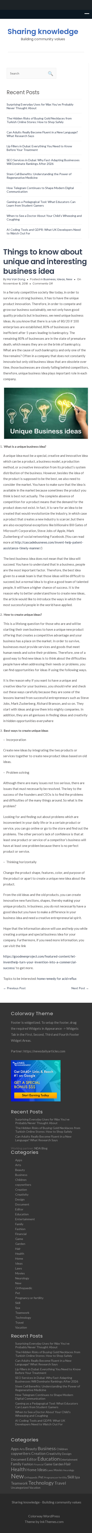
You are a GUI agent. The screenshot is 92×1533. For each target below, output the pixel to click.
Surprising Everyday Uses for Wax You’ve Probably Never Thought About (42, 1121)
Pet (17, 1293)
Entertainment (25, 1219)
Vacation (21, 1327)
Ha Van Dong (16, 279)
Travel (19, 1322)
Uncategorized (20, 1487)
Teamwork (22, 1312)
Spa (17, 1308)
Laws (18, 1268)
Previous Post (14, 988)
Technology (23, 1317)
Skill (17, 1303)
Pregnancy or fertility (29, 1298)
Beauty (20, 1170)
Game (19, 1239)
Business (49, 279)
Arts (18, 1165)
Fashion (20, 1229)
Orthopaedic (23, 1288)
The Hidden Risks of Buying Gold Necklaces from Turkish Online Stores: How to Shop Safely (39, 120)
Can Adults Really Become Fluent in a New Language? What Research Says (43, 1138)
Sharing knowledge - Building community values (46, 1502)
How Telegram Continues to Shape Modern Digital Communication (44, 1396)
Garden (20, 1243)
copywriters (23, 1184)
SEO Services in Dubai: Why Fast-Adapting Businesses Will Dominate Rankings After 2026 (43, 161)
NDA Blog (40, 1148)
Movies (20, 1273)
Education (22, 1214)
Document (22, 1204)
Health (19, 1253)
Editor (19, 1209)
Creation (21, 1189)
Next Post (80, 988)
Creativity (21, 1194)
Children (21, 1179)
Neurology (22, 1278)
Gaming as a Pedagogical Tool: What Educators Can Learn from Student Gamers (41, 203)
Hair (18, 1248)
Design (20, 1199)
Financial (21, 1234)
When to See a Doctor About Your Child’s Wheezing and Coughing (43, 1413)
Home (19, 1258)
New (69, 279)
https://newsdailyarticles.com (44, 1051)
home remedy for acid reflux (57, 978)
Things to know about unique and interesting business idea (45, 261)
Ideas (61, 279)
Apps (18, 1160)
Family (19, 1224)
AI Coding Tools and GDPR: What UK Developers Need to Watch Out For (40, 1422)
